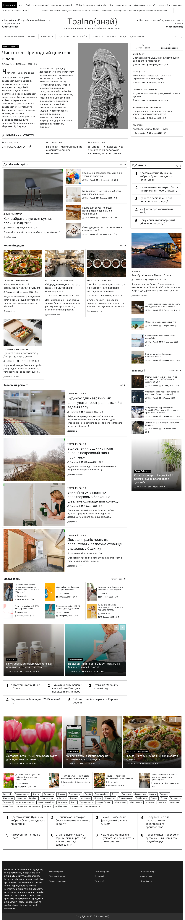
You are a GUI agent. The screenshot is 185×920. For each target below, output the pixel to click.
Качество (21, 798)
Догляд (114, 794)
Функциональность (25, 802)
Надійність (110, 798)
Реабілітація (141, 798)
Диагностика (75, 794)
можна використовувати (28, 806)
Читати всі (173, 371)
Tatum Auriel (9, 64)
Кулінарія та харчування (145, 89)
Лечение (73, 798)
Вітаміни (61, 794)
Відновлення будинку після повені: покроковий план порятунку (90, 452)
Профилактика (125, 798)
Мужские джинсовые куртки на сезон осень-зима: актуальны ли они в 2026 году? (27, 588)
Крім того (61, 798)
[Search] (180, 36)
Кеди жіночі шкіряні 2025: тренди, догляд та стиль (68, 607)
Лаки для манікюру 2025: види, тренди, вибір (27, 607)
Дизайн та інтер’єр (148, 871)
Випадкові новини (169, 48)
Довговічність (101, 794)
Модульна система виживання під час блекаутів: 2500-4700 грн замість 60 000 (161, 379)
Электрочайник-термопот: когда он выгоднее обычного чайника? (162, 393)
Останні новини (143, 48)
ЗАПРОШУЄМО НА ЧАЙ (16, 146)
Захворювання (75, 659)
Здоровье (164, 794)
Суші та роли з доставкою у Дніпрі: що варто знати (21, 355)
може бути (8, 806)
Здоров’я (46, 36)
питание (47, 806)
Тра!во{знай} (92, 21)
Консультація (47, 798)
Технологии (175, 798)
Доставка (126, 794)
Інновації (7, 794)
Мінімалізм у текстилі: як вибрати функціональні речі (101, 192)
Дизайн (88, 794)
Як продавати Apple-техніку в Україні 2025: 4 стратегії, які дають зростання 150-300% (161, 410)
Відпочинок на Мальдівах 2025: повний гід (35, 701)
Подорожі (63, 36)
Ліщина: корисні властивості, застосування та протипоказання (70, 10)
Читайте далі (10, 237)
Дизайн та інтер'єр (13, 214)
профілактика (60, 806)
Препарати (12, 659)
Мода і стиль (146, 876)
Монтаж (98, 798)
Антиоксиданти (22, 794)
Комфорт (33, 798)
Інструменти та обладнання (147, 107)
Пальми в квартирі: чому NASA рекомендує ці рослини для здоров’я (153, 479)
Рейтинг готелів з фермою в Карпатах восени (96, 701)
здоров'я (150, 802)
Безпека (36, 794)
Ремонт (32, 36)
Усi (177, 166)
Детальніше (9, 311)
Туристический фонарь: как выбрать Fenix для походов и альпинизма (67, 688)
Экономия (62, 802)
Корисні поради (102, 871)
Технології (79, 36)
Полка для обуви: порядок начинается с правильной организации (97, 210)
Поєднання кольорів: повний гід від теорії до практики (102, 174)
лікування (174, 802)
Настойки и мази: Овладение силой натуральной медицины (64, 150)
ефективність (136, 802)
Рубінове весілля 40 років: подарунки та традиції (156, 200)
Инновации (8, 798)
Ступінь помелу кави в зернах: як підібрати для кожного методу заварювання (106, 288)
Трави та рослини (14, 36)
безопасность (86, 802)
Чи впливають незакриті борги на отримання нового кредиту (152, 77)
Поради (96, 36)
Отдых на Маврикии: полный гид (106, 686)
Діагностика (140, 794)
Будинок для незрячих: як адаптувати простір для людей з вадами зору (94, 402)
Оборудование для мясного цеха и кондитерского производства (153, 112)
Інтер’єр (111, 36)
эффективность (92, 806)
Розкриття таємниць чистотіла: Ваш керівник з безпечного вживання (134, 10)
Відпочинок (49, 794)
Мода (123, 36)
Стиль (164, 798)
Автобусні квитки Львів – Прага (150, 128)
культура (162, 802)
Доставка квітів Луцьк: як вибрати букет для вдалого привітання (156, 59)
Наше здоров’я (56, 871)
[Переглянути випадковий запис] (175, 36)
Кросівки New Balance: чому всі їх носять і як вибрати (111, 588)
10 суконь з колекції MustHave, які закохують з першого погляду (110, 607)
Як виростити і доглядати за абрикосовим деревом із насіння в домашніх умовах (105, 150)
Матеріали (85, 798)
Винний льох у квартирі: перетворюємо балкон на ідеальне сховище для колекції (93, 496)
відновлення (120, 802)
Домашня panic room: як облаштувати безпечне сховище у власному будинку (94, 544)
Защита (152, 794)
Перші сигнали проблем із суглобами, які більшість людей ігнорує (94, 665)
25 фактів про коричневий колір (156, 211)
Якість (73, 802)
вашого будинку (103, 802)
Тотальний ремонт (76, 394)
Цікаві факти (137, 36)
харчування (76, 806)
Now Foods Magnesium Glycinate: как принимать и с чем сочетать (29, 665)
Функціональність (46, 802)
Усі (121, 164)
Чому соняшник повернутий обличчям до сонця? (57, 5)
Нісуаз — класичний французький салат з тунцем (22, 286)
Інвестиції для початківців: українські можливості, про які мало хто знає (118, 5)
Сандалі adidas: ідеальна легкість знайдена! (67, 588)
